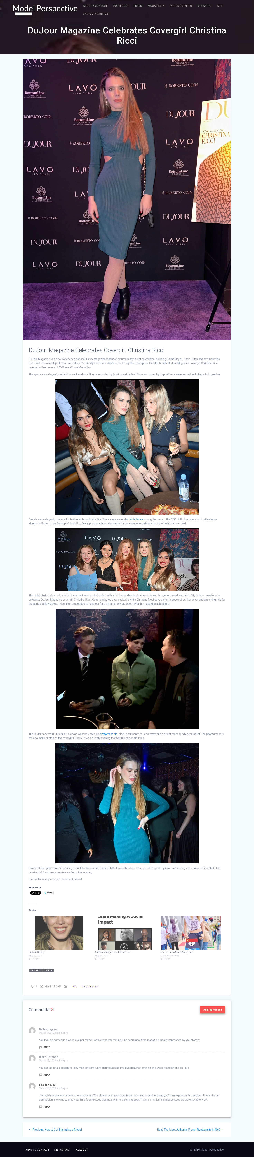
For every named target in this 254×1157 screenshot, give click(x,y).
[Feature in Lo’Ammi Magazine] (192, 933)
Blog (75, 986)
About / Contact (95, 5)
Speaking (204, 5)
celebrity (36, 970)
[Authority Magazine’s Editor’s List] (126, 933)
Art (219, 5)
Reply (46, 1047)
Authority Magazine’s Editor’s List (112, 952)
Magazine (155, 5)
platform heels (108, 734)
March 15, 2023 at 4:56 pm (53, 1088)
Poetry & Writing (95, 14)
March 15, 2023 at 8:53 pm (53, 1032)
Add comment (212, 1009)
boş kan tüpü (47, 1084)
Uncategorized (90, 986)
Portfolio (120, 5)
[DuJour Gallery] (60, 933)
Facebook (81, 1149)
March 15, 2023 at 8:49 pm (53, 1060)
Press (138, 5)
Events (48, 970)
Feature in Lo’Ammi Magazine (177, 952)
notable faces (134, 519)
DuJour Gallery (37, 952)
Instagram (62, 1149)
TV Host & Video (180, 5)
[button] (45, 10)
